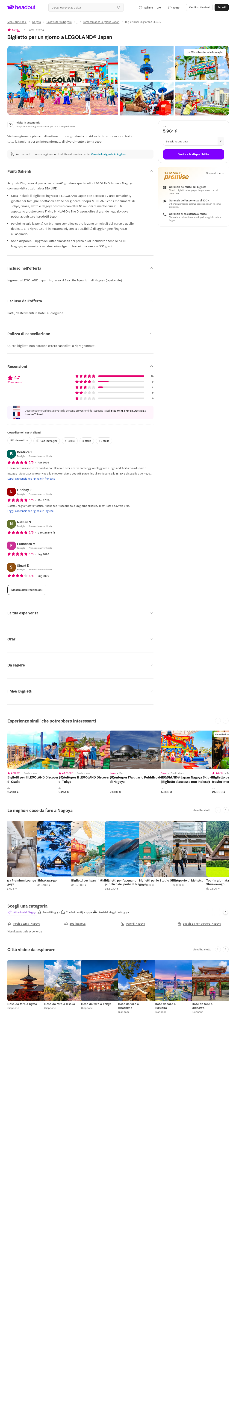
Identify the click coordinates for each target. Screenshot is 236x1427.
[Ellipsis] (77, 23)
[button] (62, 80)
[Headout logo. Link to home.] (21, 7)
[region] (39, 750)
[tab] (22, 912)
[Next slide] (226, 810)
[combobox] (86, 7)
